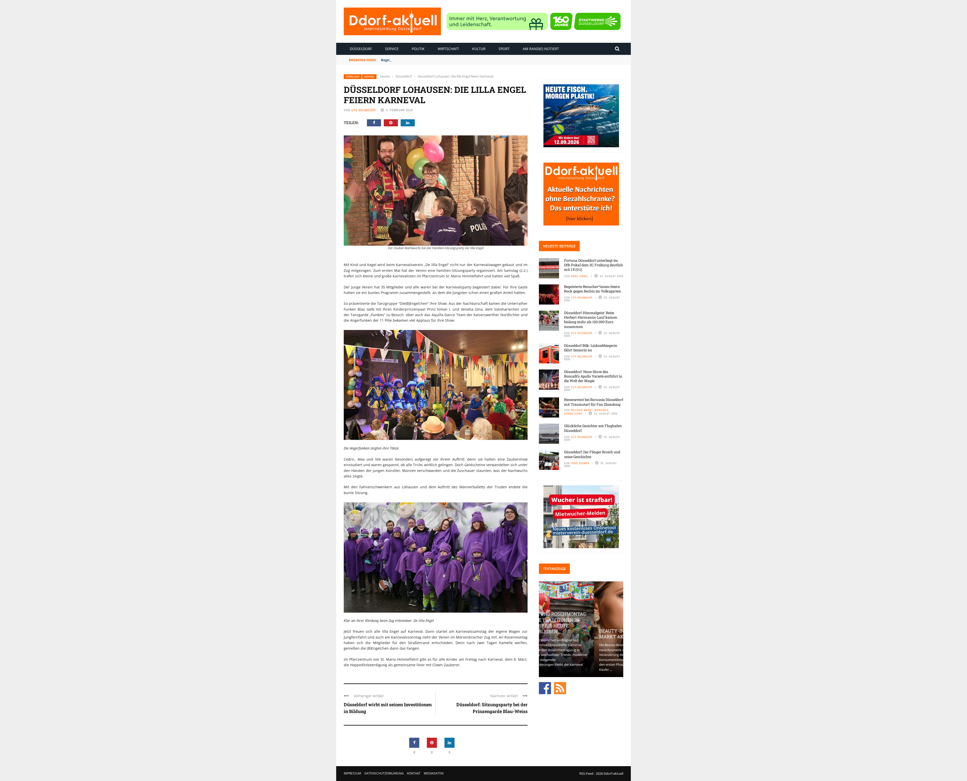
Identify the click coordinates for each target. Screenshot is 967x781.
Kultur (479, 48)
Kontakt (414, 773)
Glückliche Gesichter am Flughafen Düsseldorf (593, 428)
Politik (418, 48)
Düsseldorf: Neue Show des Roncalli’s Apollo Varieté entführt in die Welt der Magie (593, 376)
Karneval (369, 76)
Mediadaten (433, 773)
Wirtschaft (448, 48)
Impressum (352, 773)
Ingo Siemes (580, 463)
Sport (504, 48)
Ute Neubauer (363, 110)
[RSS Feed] (560, 688)
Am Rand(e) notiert (541, 48)
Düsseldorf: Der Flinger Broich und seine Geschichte (592, 454)
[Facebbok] (545, 688)
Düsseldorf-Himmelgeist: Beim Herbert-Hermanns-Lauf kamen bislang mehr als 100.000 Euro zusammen (590, 319)
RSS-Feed (586, 773)
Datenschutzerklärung (384, 773)
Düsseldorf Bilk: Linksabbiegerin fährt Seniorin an (590, 347)
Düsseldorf (361, 48)
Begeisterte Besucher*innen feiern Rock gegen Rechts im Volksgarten (438, 60)
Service (392, 48)
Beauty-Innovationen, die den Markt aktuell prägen (581, 634)
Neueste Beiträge (559, 246)
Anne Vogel (580, 276)
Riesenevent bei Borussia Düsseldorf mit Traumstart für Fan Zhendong (593, 401)
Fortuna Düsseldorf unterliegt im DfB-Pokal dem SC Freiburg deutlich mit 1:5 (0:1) (593, 265)
